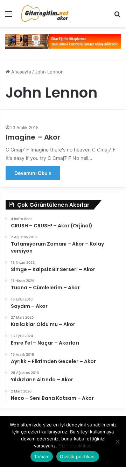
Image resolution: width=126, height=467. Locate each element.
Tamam (41, 456)
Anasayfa (20, 72)
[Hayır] (117, 441)
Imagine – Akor (33, 137)
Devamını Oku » (32, 173)
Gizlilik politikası (75, 445)
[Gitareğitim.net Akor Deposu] (46, 13)
